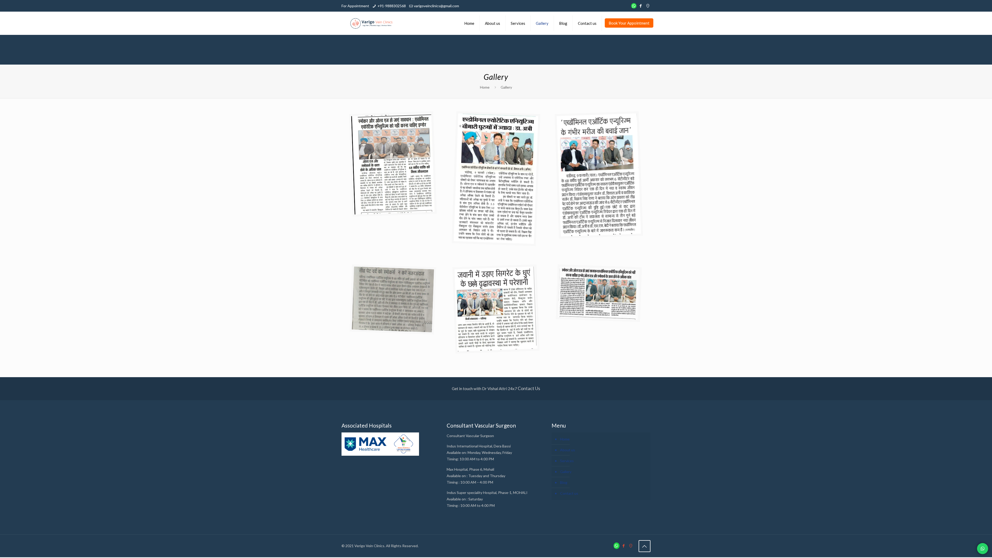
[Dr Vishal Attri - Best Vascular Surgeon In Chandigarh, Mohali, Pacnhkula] (371, 23)
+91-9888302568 (391, 6)
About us (567, 450)
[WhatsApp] (634, 5)
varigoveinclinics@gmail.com (436, 6)
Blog (563, 482)
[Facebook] (641, 5)
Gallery (565, 471)
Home (485, 87)
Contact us (569, 493)
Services (567, 461)
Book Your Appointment (629, 23)
